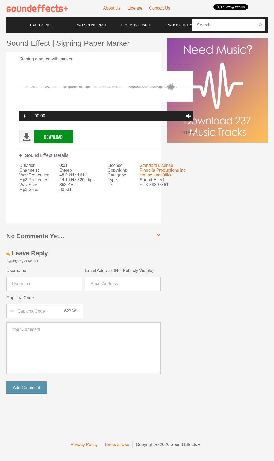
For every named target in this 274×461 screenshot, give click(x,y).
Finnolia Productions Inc (163, 170)
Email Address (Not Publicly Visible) (119, 270)
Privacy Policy (84, 444)
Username (16, 270)
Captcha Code (20, 297)
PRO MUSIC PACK (136, 25)
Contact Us (159, 8)
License (134, 8)
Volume (187, 116)
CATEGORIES (41, 25)
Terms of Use (116, 444)
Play (25, 116)
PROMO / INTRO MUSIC (186, 25)
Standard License (156, 165)
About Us (112, 8)
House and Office (156, 175)
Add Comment (26, 387)
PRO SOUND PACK (91, 25)
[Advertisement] (103, 210)
